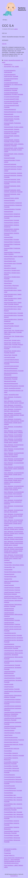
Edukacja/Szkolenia (9, 200)
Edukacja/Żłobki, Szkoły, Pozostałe (13, 256)
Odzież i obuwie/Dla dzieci (11, 394)
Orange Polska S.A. (9, 855)
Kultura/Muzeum (8, 281)
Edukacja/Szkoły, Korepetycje (12, 214)
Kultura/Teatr (7, 328)
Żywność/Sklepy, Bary (10, 795)
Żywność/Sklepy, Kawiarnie (11, 820)
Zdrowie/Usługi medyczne (11, 742)
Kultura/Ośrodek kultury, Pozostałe (13, 313)
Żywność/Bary (8, 751)
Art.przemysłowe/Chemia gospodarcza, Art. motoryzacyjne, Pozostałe (13, 84)
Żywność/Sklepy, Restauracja (12, 837)
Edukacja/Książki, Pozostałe (11, 116)
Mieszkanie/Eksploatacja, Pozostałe (14, 370)
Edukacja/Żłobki (8, 237)
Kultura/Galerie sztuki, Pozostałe (13, 263)
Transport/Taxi (8, 579)
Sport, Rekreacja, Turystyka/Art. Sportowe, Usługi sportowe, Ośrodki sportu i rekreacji (14, 415)
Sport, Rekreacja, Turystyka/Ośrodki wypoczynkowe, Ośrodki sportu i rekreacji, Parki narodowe (14, 487)
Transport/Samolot (9, 574)
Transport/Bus (8, 562)
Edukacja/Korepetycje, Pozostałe (13, 112)
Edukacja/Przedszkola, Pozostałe (13, 166)
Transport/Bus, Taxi (9, 567)
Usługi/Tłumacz (8, 735)
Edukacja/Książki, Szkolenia (11, 129)
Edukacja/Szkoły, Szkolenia (11, 222)
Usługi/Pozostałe (8, 684)
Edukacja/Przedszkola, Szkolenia (13, 173)
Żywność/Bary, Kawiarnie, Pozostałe (14, 755)
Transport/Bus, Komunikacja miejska (14, 565)
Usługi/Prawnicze (9, 686)
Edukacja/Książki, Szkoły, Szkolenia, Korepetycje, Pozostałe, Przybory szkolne (14, 149)
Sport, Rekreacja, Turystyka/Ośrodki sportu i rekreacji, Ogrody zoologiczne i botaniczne (14, 454)
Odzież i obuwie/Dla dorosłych (12, 388)
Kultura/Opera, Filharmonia (11, 285)
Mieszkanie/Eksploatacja (10, 368)
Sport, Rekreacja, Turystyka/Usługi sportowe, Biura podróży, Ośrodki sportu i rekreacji (13, 515)
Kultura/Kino (7, 265)
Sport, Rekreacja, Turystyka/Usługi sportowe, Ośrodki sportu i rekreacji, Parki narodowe (14, 533)
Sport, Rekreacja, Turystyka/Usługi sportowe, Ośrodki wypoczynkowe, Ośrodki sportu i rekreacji (13, 543)
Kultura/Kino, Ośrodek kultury (12, 270)
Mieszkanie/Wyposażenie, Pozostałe (14, 386)
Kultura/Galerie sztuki (10, 261)
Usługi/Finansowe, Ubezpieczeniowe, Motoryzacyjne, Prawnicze (13, 614)
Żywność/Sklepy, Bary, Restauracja (13, 814)
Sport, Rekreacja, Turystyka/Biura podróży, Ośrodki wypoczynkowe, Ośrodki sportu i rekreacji (13, 440)
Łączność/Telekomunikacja (11, 359)
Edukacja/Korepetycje (10, 109)
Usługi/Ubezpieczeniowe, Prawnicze (14, 739)
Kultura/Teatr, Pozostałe (10, 355)
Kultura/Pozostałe (9, 323)
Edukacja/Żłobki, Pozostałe (11, 239)
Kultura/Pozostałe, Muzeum (11, 326)
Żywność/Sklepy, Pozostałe (11, 835)
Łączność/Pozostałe (9, 357)
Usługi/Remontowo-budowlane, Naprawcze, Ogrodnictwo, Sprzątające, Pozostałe (12, 714)
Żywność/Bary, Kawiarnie (11, 753)
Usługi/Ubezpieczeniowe (11, 737)
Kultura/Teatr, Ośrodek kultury (12, 340)
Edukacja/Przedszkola (10, 164)
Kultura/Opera (8, 283)
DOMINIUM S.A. (8, 64)
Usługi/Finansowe (9, 585)
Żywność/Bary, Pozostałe (11, 766)
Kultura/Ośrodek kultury (10, 288)
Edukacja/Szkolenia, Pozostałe (12, 209)
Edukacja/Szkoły (8, 211)
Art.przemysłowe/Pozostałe (11, 96)
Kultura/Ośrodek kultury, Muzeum (13, 306)
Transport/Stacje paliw (10, 576)
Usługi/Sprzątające (9, 730)
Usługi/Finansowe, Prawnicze (12, 590)
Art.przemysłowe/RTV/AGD (11, 99)
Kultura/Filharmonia (9, 258)
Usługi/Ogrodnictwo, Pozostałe (12, 678)
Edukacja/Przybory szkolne (11, 198)
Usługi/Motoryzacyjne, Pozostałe (13, 635)
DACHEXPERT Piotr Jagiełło (11, 66)
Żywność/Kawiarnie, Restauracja (13, 779)
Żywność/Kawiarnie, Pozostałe (12, 777)
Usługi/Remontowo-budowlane (12, 706)
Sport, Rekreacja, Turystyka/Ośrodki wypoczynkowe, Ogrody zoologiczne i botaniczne (14, 468)
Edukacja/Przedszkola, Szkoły (12, 179)
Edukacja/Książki (8, 114)
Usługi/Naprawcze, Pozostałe (12, 665)
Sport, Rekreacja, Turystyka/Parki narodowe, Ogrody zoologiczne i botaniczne (13, 501)
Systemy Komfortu (22, 9)
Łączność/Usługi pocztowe (11, 366)
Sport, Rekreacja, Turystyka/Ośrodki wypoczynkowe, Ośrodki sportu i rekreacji (14, 474)
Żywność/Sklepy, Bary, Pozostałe (13, 812)
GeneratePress (14, 875)
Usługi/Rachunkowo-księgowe (12, 699)
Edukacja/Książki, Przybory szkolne (13, 127)
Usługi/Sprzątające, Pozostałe (12, 732)
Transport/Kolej (8, 569)
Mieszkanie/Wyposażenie (11, 383)
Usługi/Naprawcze (9, 644)
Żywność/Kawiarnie (9, 774)
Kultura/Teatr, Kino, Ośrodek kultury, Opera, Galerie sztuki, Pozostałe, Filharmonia (14, 332)
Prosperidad (7, 853)
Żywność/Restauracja (10, 788)
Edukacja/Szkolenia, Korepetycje (13, 203)
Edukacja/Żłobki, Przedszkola (12, 242)
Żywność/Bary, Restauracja (11, 768)
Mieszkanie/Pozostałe (10, 381)
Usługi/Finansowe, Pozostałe (12, 587)
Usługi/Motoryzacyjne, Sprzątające (13, 637)
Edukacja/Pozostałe (9, 158)
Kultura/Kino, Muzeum (10, 268)
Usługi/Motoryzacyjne (10, 633)
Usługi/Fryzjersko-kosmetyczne (12, 626)
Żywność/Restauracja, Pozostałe (13, 790)
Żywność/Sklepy (8, 792)
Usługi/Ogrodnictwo (9, 675)
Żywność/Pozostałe (9, 786)
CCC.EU (4, 43)
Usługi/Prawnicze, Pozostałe (12, 689)
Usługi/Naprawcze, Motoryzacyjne (13, 650)
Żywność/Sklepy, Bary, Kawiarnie (13, 797)
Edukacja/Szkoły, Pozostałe (11, 220)
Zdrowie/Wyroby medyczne (11, 748)
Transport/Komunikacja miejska (12, 572)
